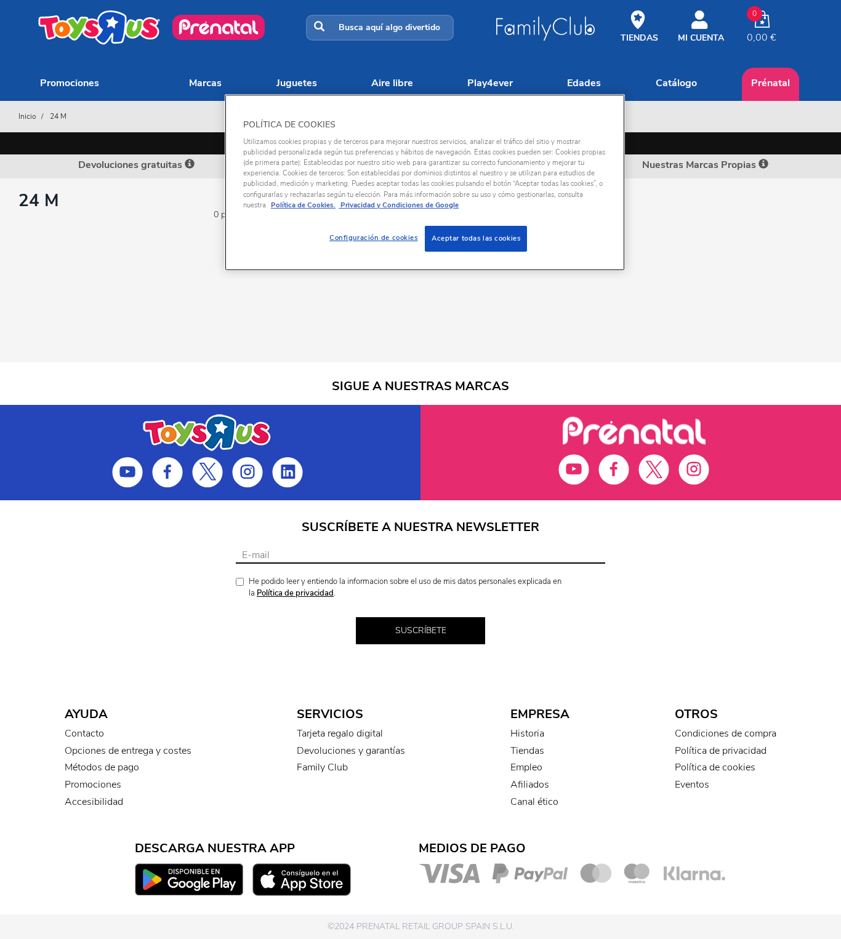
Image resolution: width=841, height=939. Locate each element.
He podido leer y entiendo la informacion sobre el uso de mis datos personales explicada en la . (405, 587)
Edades (584, 83)
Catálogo (676, 83)
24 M (58, 116)
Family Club (322, 767)
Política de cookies (715, 767)
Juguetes (296, 83)
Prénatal (770, 83)
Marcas (205, 83)
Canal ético (534, 802)
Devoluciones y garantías (351, 750)
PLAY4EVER (490, 83)
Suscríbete (420, 630)
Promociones (69, 83)
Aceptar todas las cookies (476, 238)
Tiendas (527, 750)
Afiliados (529, 784)
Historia (527, 733)
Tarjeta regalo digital (340, 733)
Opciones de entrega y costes (128, 750)
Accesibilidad (94, 802)
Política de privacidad (295, 593)
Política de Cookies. (303, 205)
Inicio (27, 116)
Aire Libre (392, 83)
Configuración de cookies (373, 237)
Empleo (526, 767)
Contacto (84, 733)
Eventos (692, 784)
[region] (425, 182)
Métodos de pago (102, 767)
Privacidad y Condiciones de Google (399, 205)
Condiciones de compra (725, 733)
